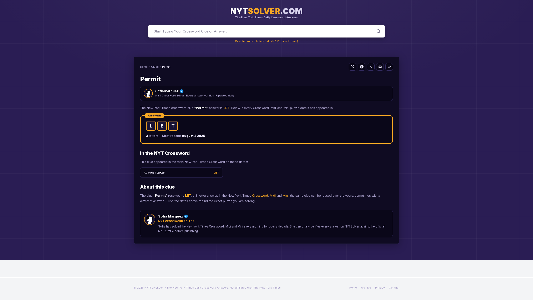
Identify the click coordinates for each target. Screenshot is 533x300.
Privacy (380, 287)
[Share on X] (352, 67)
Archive (366, 287)
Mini (285, 196)
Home (144, 66)
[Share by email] (380, 67)
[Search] (378, 31)
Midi (273, 196)
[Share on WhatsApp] (371, 67)
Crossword (260, 196)
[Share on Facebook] (361, 67)
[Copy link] (389, 67)
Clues (155, 66)
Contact (394, 287)
